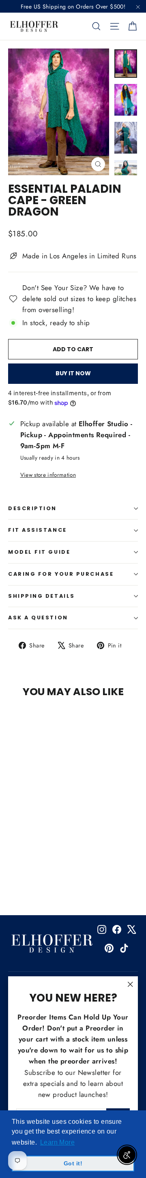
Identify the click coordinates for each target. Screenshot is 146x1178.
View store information (48, 475)
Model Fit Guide (39, 551)
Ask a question (38, 617)
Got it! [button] (73, 1163)
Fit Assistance (37, 529)
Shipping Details (41, 595)
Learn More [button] (57, 1142)
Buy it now (73, 373)
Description (32, 508)
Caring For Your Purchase (61, 573)
